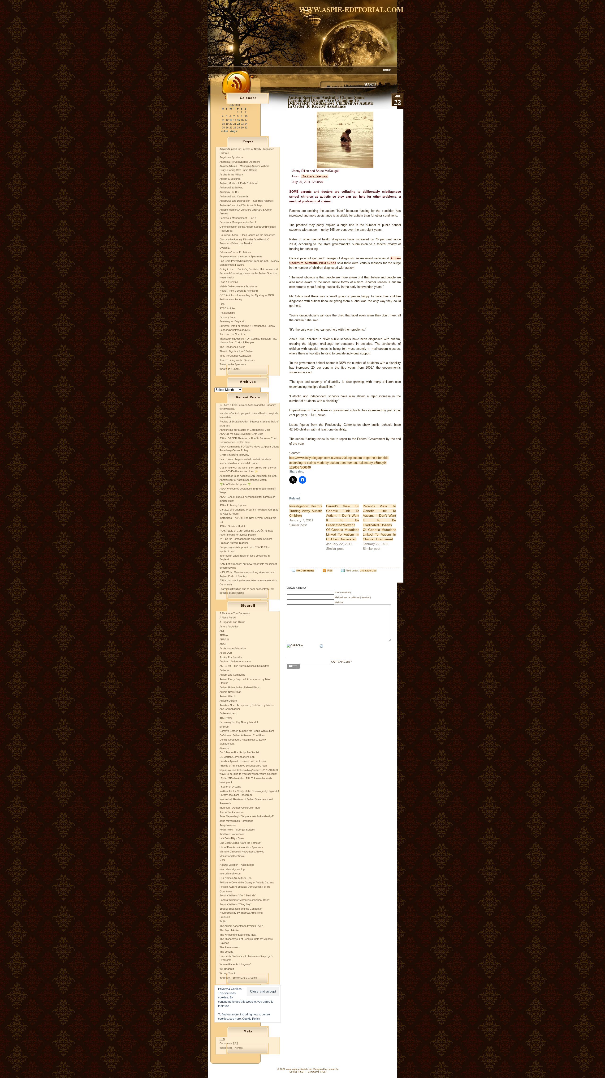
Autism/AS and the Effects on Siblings (241, 205)
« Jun (224, 131)
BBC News (226, 717)
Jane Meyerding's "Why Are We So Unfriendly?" (247, 816)
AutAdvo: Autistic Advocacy (235, 661)
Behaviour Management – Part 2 (238, 222)
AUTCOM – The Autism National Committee (244, 666)
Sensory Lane (228, 317)
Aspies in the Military (231, 174)
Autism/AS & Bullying (231, 187)
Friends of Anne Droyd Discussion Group (243, 765)
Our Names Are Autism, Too (235, 878)
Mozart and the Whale (232, 856)
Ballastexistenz (228, 713)
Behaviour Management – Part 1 (238, 218)
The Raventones (229, 947)
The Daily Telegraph (314, 176)
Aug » (234, 131)
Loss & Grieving (229, 282)
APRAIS (224, 639)
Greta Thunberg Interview (234, 454)
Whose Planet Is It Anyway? (235, 964)
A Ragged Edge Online (232, 622)
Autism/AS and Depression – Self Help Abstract (246, 200)
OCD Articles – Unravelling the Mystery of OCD (247, 295)
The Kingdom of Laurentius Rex (238, 934)
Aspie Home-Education (233, 648)
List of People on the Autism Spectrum (241, 847)
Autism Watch (227, 696)
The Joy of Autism (230, 930)
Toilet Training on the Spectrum (237, 360)
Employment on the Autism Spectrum (241, 256)
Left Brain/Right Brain (232, 838)
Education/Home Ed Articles (235, 252)
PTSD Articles (227, 308)
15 (238, 120)
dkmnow (224, 748)
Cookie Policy (251, 1018)
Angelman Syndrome (231, 157)
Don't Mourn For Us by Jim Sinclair (239, 752)
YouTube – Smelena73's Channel (238, 977)
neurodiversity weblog (232, 869)
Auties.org (225, 670)
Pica (222, 304)
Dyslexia (224, 247)
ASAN (223, 644)
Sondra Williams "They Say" (235, 904)
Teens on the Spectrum (233, 334)
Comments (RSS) (317, 1071)
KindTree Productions (232, 834)
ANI (222, 630)
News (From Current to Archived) (239, 290)
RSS (330, 570)
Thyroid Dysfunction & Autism (236, 351)
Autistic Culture (228, 700)
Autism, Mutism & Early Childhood (239, 183)
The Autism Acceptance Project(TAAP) (242, 926)
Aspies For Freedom (231, 657)
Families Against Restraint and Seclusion (243, 761)
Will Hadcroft (227, 968)
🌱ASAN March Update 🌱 (235, 484)
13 (230, 120)
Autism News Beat (230, 691)
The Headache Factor (232, 346)
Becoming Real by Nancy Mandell (239, 722)
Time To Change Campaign (235, 355)
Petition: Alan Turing (231, 299)
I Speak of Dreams (230, 786)
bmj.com (224, 726)
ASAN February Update (233, 505)
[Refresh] (321, 646)
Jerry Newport (228, 825)
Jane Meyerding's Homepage (236, 820)
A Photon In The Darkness (235, 613)
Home (387, 70)
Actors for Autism (229, 626)
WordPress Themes (231, 1047)
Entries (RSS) (297, 1071)
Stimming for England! (232, 321)
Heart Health (227, 277)
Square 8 (225, 917)
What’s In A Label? (230, 368)
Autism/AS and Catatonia (234, 196)
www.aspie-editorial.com (351, 9)
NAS (222, 860)
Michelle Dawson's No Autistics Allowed (242, 851)
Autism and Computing (232, 674)
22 (238, 123)
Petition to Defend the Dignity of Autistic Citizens (247, 882)
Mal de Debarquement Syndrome (238, 286)
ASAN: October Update (233, 526)
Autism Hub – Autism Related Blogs (240, 687)
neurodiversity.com (230, 873)
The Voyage (226, 951)
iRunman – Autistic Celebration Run (240, 807)
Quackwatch (227, 891)
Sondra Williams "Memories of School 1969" (244, 900)
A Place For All (228, 617)
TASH (223, 921)
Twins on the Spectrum (233, 364)
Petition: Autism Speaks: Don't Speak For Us (245, 886)
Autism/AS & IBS (229, 192)
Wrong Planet (227, 973)
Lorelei (331, 1069)
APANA (224, 635)
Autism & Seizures (230, 178)
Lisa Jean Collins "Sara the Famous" (240, 842)
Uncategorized (368, 570)
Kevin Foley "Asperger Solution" (238, 829)
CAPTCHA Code (340, 661)
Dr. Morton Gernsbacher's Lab (237, 756)
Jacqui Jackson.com (231, 812)
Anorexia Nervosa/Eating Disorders (240, 161)
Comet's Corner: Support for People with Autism (247, 730)
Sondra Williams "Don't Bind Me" (238, 895)
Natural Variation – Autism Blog (237, 864)
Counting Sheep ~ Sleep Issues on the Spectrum (247, 235)
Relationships (227, 312)
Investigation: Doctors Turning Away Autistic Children (305, 510)
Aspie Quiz (226, 652)
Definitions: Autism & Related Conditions (242, 735)
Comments (229, 1043)
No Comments (305, 570)
